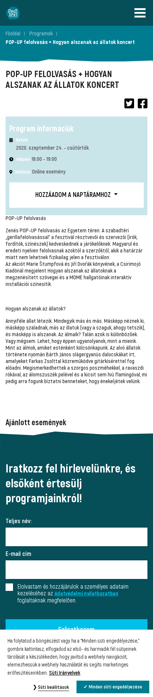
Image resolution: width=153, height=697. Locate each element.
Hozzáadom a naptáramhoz (73, 195)
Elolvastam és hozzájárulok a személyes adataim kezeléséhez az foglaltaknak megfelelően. (72, 593)
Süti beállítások (53, 687)
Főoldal (13, 33)
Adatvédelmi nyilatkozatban (86, 593)
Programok (41, 33)
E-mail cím (18, 554)
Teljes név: (19, 521)
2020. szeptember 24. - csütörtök (52, 148)
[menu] (141, 13)
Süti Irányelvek (64, 673)
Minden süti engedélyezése (115, 687)
